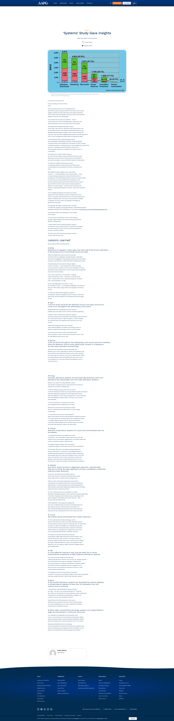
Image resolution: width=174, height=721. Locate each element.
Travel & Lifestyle (102, 691)
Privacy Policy (100, 718)
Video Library (122, 688)
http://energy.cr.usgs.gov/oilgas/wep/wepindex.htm (93, 209)
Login (134, 3)
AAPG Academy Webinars (83, 685)
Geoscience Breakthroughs (104, 683)
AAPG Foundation (41, 701)
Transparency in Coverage (69, 715)
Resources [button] (89, 3)
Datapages (121, 691)
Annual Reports (40, 698)
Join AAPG (127, 3)
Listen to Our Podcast (103, 696)
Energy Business (102, 688)
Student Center (61, 688)
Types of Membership (62, 683)
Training (120, 680)
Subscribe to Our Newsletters (105, 693)
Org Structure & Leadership (43, 680)
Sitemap (79, 715)
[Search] (111, 3)
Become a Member (62, 691)
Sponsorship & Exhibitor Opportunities (86, 688)
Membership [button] (63, 3)
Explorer (100, 680)
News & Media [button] (80, 3)
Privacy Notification (41, 715)
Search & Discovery (123, 693)
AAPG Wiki (121, 698)
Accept (133, 718)
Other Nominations (41, 696)
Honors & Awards (41, 691)
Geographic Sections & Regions (44, 685)
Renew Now (117, 3)
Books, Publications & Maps (125, 685)
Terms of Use (50, 715)
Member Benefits (61, 680)
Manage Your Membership (63, 693)
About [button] (55, 3)
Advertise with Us (102, 698)
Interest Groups (40, 683)
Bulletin (120, 696)
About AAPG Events (82, 683)
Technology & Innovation (104, 685)
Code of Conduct (58, 715)
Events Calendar (81, 680)
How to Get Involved (62, 685)
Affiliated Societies (41, 688)
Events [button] (71, 3)
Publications (39, 693)
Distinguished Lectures (124, 683)
